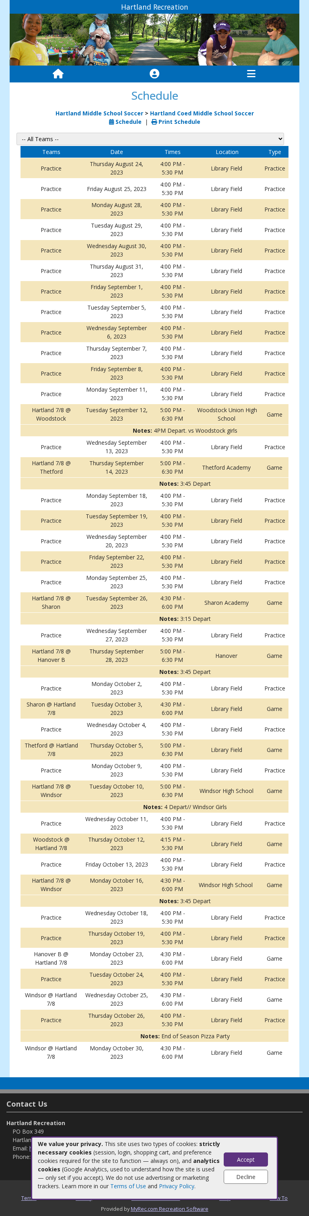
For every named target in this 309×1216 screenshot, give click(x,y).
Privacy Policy (176, 1186)
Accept (246, 1159)
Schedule (128, 121)
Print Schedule (178, 121)
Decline (245, 1177)
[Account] (154, 74)
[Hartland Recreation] (154, 39)
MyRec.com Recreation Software (169, 1208)
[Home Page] (58, 74)
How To (279, 1198)
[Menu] (251, 74)
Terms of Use (128, 1186)
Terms (29, 1198)
